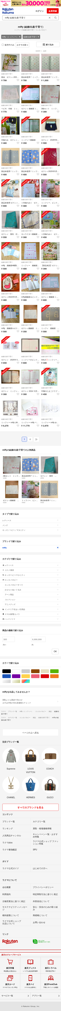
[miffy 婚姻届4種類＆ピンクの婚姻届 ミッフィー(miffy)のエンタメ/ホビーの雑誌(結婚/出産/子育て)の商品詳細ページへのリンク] (10, 251)
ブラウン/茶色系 (39, 671)
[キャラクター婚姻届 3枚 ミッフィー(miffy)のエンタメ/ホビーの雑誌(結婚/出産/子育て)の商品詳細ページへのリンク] (30, 220)
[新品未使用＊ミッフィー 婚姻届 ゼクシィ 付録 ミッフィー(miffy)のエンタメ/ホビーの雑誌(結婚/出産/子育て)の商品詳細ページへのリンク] (50, 63)
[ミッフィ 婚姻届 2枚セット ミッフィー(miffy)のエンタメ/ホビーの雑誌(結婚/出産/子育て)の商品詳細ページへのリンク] (50, 314)
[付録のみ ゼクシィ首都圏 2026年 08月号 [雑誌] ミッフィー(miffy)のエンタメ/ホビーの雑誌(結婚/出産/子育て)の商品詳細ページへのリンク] (10, 126)
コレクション (10, 599)
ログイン (40, 10)
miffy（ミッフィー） (10, 36)
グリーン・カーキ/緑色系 (58, 671)
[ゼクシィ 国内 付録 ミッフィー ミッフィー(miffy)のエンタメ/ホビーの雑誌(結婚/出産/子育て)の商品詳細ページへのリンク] (10, 220)
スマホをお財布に (30, 985)
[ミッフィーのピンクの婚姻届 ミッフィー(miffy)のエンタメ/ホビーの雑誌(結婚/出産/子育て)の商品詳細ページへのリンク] (30, 345)
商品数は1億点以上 (10, 969)
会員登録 (53, 10)
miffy (4, 547)
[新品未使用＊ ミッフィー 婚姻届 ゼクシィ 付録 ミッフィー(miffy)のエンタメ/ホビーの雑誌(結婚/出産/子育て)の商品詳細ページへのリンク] (30, 63)
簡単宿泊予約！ (51, 969)
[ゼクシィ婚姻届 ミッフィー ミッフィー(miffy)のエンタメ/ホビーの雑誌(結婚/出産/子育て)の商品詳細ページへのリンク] (30, 314)
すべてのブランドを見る (30, 807)
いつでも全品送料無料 (30, 969)
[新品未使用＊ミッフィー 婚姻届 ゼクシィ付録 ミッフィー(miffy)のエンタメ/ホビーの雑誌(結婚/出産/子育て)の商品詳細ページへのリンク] (10, 157)
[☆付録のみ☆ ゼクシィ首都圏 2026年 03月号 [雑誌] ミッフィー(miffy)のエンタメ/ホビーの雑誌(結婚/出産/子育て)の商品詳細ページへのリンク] (30, 188)
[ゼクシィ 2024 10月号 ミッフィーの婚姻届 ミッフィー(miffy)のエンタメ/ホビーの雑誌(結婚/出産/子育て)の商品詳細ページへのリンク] (30, 377)
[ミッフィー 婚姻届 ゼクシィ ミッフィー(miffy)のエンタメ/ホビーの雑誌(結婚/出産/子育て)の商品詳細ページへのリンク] (30, 251)
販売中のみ (9, 44)
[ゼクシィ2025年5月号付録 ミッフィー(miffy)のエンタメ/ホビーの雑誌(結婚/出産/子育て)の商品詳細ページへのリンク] (50, 157)
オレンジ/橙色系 (58, 676)
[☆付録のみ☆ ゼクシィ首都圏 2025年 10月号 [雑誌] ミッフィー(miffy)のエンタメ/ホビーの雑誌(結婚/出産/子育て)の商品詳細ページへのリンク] (50, 220)
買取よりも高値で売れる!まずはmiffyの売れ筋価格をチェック (16, 701)
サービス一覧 (7, 996)
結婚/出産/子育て (30, 36)
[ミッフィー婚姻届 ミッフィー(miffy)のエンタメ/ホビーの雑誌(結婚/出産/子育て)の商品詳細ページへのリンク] (30, 126)
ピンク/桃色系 (39, 676)
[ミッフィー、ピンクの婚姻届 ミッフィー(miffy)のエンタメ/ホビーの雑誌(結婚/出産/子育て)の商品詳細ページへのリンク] (50, 188)
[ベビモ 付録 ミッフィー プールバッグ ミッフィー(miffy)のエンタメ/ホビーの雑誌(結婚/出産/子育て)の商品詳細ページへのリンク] (10, 94)
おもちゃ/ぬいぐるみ (13, 589)
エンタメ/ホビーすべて (14, 584)
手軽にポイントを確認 (50, 985)
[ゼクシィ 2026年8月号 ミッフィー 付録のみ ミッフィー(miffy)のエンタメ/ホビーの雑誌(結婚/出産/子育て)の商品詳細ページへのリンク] (50, 126)
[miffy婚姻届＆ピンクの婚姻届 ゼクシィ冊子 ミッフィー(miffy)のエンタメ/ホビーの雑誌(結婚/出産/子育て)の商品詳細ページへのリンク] (30, 283)
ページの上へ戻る (30, 732)
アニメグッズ (10, 604)
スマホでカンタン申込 (10, 985)
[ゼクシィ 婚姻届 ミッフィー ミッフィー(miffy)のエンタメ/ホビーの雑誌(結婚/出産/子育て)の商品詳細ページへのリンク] (30, 94)
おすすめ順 (22, 44)
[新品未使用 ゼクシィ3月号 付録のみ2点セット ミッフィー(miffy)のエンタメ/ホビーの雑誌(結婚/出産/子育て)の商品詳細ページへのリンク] (10, 188)
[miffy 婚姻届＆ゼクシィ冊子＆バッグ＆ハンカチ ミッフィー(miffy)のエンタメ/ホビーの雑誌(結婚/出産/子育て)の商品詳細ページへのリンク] (10, 314)
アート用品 (9, 594)
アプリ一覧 (37, 996)
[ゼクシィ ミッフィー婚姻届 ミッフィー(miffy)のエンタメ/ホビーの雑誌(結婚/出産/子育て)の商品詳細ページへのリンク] (10, 377)
